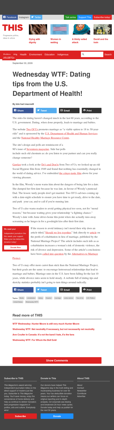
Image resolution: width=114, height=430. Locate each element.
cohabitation (31, 298)
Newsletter (81, 390)
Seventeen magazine (38, 149)
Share (20, 110)
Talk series (70, 17)
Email (67, 110)
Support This (85, 17)
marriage (58, 298)
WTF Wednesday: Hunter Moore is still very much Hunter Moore (46, 323)
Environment (35, 54)
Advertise (81, 396)
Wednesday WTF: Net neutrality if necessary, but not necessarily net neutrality (54, 329)
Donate (57, 416)
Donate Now (15, 247)
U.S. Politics (91, 298)
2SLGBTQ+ (9, 57)
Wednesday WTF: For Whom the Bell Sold (35, 340)
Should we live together (58, 232)
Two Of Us (32, 129)
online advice (68, 298)
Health (23, 54)
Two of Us (79, 298)
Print (89, 110)
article (93, 232)
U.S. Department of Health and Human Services (71, 133)
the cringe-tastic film (70, 173)
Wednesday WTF (32, 302)
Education (50, 54)
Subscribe (20, 416)
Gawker (17, 164)
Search (108, 54)
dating (41, 298)
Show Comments (57, 360)
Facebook (11, 17)
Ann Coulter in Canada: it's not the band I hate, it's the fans (43, 334)
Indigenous (62, 54)
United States (18, 302)
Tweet (44, 110)
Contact (80, 387)
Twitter (38, 17)
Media (22, 298)
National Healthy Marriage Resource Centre (45, 137)
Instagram (24, 17)
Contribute (81, 393)
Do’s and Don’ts (50, 164)
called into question (53, 253)
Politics (7, 54)
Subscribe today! (102, 17)
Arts (15, 54)
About (79, 385)
